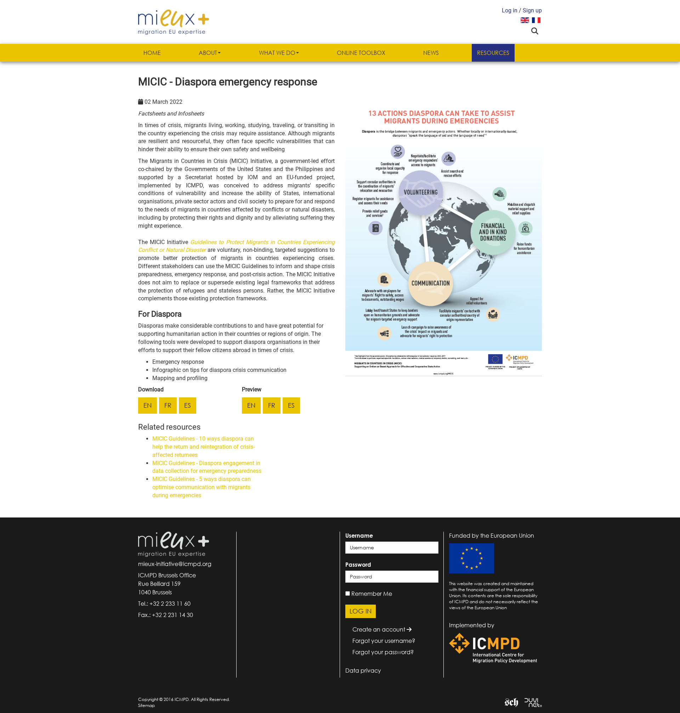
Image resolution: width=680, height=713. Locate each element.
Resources (493, 52)
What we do (277, 52)
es (187, 405)
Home (152, 52)
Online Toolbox (361, 52)
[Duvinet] (530, 701)
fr (167, 405)
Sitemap (146, 705)
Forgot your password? (383, 652)
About (208, 52)
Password (358, 564)
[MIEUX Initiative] (173, 21)
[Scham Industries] (508, 701)
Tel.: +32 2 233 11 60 (164, 603)
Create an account (379, 629)
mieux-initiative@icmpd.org (174, 563)
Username (359, 535)
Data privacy (363, 670)
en (147, 405)
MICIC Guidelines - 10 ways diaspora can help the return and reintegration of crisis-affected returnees (203, 446)
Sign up (532, 10)
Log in (509, 10)
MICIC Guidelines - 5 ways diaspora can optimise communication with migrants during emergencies (201, 487)
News (431, 52)
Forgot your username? (383, 640)
